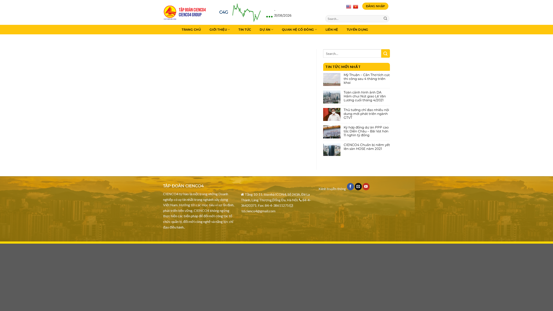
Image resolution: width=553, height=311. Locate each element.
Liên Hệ (332, 30)
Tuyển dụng (357, 30)
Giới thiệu (218, 30)
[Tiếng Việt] (355, 6)
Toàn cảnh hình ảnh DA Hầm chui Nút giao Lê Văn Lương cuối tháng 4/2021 (365, 96)
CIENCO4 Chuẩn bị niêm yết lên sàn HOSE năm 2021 (367, 147)
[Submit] (385, 18)
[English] (349, 6)
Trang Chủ (191, 30)
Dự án (265, 30)
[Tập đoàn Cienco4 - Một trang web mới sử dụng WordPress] (184, 12)
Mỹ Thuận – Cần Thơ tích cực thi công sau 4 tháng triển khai (367, 79)
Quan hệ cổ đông (298, 30)
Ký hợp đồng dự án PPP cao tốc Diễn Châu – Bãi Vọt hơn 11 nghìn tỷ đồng (366, 131)
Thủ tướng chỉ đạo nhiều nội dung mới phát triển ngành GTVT (366, 114)
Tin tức (244, 30)
